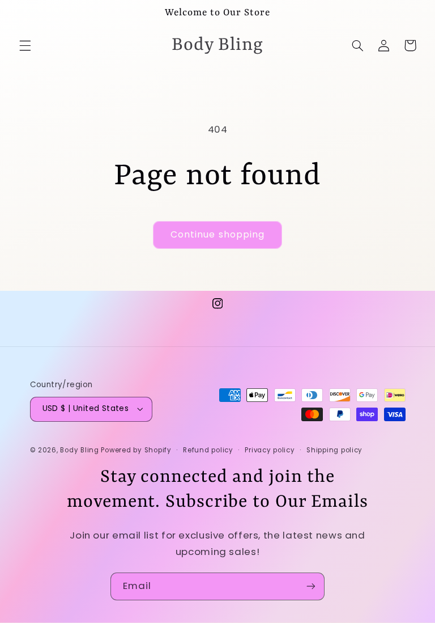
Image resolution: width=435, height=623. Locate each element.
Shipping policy (334, 450)
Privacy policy (270, 450)
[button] (25, 45)
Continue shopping (217, 234)
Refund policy (208, 450)
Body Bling (80, 450)
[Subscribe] (311, 586)
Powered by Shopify (136, 450)
